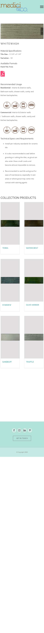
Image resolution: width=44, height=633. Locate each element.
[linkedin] (25, 430)
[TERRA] (10, 223)
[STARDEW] (10, 280)
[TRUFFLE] (33, 337)
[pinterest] (30, 430)
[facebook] (14, 430)
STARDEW (6, 305)
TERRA (5, 248)
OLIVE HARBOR (32, 305)
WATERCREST (32, 248)
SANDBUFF (7, 362)
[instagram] (19, 430)
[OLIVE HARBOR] (33, 280)
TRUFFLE (30, 362)
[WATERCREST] (33, 223)
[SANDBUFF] (10, 337)
